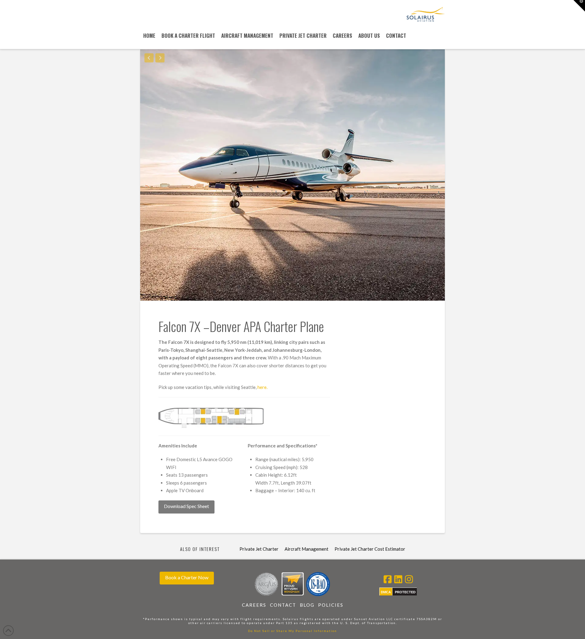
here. (262, 387)
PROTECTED (405, 592)
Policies (330, 605)
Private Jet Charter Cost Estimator (370, 549)
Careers (254, 605)
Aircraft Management (306, 549)
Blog (307, 605)
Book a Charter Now (186, 577)
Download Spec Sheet (186, 506)
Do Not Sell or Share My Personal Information (292, 631)
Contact (283, 605)
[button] (579, 6)
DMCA (386, 592)
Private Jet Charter (258, 549)
